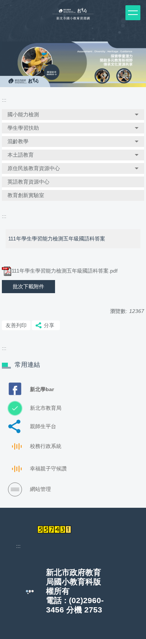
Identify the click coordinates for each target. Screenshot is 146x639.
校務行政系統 (45, 446)
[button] (73, 114)
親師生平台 (43, 426)
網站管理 (40, 489)
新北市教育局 (45, 408)
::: (4, 100)
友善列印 (16, 325)
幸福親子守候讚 (48, 468)
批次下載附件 (28, 286)
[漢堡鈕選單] (132, 12)
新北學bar (42, 389)
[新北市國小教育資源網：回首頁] (73, 17)
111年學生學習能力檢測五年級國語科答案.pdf (65, 271)
